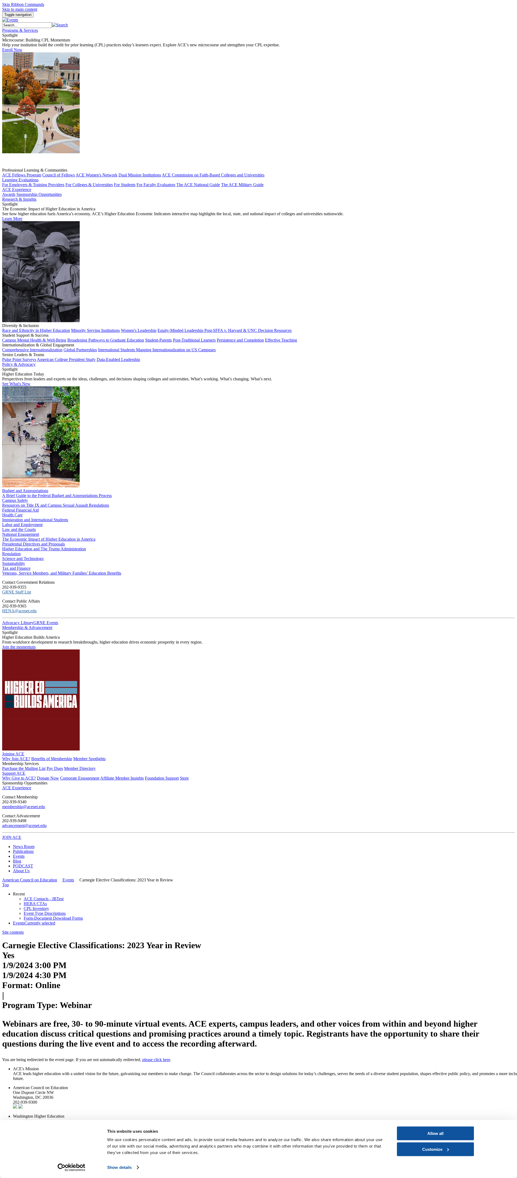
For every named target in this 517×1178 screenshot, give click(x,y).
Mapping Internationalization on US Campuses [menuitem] (176, 350)
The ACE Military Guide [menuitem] (242, 184)
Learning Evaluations (20, 180)
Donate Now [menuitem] (48, 778)
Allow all (435, 1133)
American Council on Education (29, 880)
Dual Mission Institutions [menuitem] (139, 175)
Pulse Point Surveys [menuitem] (19, 359)
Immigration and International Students (35, 519)
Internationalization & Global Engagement (38, 345)
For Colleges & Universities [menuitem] (89, 184)
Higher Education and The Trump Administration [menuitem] (44, 549)
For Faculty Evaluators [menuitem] (156, 184)
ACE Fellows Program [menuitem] (21, 175)
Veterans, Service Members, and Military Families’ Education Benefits (61, 573)
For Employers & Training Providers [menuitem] (33, 184)
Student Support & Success (25, 335)
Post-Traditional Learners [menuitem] (194, 340)
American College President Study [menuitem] (66, 359)
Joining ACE (13, 754)
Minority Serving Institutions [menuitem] (95, 330)
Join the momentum (19, 647)
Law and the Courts (19, 529)
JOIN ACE (11, 837)
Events (19, 856)
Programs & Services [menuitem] (20, 30)
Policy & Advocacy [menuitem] (19, 364)
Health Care (12, 515)
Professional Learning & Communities (34, 170)
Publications (23, 851)
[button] (60, 25)
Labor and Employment (22, 524)
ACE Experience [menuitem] (16, 788)
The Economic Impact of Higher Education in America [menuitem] (48, 539)
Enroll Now (12, 49)
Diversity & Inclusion (20, 325)
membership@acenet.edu (23, 806)
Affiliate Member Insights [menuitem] (122, 778)
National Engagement (20, 534)
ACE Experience (16, 189)
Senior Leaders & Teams (23, 354)
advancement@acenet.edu (24, 825)
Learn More (12, 218)
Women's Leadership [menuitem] (138, 330)
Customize (432, 1149)
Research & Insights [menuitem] (19, 199)
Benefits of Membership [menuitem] (51, 758)
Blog (17, 861)
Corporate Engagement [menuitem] (79, 778)
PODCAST (23, 866)
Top (5, 884)
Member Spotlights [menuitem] (89, 758)
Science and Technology (23, 558)
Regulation (11, 553)
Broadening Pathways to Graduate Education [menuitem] (105, 340)
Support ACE (13, 773)
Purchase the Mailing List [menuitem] (24, 768)
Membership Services (20, 763)
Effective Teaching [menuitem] (281, 340)
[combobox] (27, 25)
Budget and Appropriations (25, 490)
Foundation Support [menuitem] (162, 778)
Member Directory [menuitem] (80, 768)
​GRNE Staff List (16, 592)
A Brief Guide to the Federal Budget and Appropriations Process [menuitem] (57, 495)
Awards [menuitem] (8, 194)
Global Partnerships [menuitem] (80, 350)
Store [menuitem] (184, 778)
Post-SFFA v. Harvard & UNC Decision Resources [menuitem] (248, 330)
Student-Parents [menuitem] (158, 340)
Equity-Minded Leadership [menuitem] (181, 330)
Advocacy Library (17, 622)
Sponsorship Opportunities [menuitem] (39, 194)
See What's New (16, 383)
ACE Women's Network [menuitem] (96, 175)
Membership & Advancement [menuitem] (27, 627)
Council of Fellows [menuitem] (58, 175)
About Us (21, 870)
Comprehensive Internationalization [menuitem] (32, 350)
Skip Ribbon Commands (23, 4)
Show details (119, 1167)
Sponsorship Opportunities (24, 783)
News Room (23, 846)
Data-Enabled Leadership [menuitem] (118, 359)
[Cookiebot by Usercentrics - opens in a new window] (71, 1167)
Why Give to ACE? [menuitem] (19, 778)
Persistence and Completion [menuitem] (240, 340)
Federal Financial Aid (20, 510)
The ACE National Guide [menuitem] (198, 184)
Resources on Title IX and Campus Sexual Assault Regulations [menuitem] (55, 505)
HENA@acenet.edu (19, 611)
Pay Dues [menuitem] (55, 768)
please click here (156, 1059)
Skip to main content (19, 9)
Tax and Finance (16, 568)
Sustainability (13, 563)
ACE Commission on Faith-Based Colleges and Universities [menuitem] (213, 175)
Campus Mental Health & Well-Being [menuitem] (34, 340)
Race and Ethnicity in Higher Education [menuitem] (36, 330)
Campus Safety (15, 500)
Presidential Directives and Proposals (33, 544)
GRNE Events (45, 622)
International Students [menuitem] (117, 350)
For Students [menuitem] (124, 184)
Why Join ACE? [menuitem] (16, 758)
